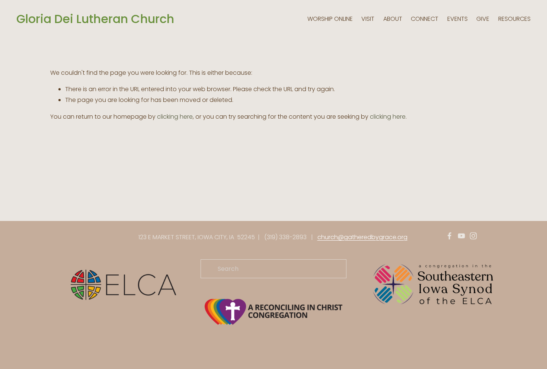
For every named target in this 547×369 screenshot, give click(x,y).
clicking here (175, 116)
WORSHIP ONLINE (330, 19)
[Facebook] (449, 236)
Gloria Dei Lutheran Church (95, 18)
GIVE (482, 19)
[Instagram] (473, 236)
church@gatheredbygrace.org (362, 237)
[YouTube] (461, 236)
